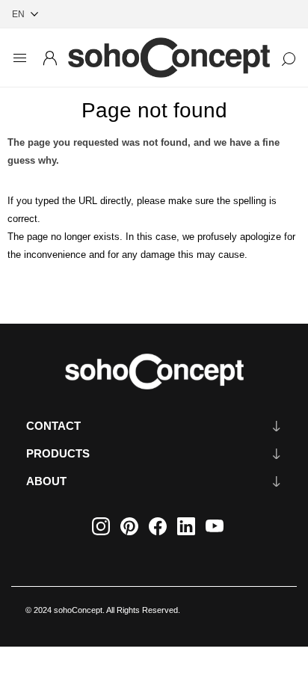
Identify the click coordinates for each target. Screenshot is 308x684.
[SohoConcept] (154, 371)
